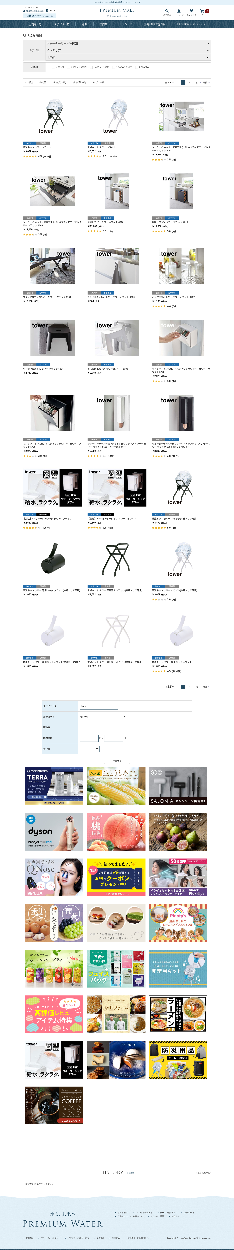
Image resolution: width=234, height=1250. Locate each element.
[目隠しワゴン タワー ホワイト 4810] (117, 191)
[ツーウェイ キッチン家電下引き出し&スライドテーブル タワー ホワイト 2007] (181, 116)
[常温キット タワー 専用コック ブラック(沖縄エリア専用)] (52, 559)
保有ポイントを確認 (34, 11)
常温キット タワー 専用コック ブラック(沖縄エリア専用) (51, 590)
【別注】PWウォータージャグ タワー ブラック (47, 518)
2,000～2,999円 (101, 67)
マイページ (179, 15)
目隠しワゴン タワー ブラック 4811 (170, 222)
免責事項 (100, 1238)
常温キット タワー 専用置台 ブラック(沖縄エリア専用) (115, 590)
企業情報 (29, 1238)
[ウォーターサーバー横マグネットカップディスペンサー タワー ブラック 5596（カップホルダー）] (181, 412)
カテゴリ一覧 (61, 24)
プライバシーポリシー (50, 1238)
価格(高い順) (79, 82)
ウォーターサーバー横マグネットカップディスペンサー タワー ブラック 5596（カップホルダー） (181, 445)
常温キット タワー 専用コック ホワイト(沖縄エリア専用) (51, 662)
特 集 (84, 24)
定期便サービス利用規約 (138, 1238)
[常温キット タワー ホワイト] (117, 116)
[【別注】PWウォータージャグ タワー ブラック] (52, 487)
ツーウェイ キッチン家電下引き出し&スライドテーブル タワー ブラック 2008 (52, 224)
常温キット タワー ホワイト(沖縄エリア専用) (174, 590)
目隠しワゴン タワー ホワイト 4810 (106, 222)
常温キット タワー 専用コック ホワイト (172, 662)
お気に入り (191, 15)
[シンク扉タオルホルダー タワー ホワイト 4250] (117, 266)
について (191, 24)
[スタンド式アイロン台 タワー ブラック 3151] (52, 266)
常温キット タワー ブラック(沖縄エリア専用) (174, 518)
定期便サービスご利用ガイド (130, 1216)
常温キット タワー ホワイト (102, 147)
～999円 (60, 67)
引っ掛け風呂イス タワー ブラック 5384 (43, 369)
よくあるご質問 (157, 1216)
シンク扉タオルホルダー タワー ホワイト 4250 (111, 297)
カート (204, 15)
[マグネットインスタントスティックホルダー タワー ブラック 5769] (52, 412)
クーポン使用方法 (167, 1212)
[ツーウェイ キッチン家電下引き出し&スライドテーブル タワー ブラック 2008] (52, 191)
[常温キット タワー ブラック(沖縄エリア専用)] (181, 487)
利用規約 (116, 1238)
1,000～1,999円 (79, 67)
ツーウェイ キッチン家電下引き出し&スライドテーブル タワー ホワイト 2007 (181, 149)
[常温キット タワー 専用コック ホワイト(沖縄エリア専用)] (52, 631)
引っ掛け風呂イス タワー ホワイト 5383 (108, 369)
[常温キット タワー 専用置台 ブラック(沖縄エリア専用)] (117, 559)
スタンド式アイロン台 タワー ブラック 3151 (47, 297)
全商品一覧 (35, 24)
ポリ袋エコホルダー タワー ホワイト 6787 (173, 297)
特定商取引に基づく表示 (78, 1238)
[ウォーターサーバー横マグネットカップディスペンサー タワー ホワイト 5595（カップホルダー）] (117, 412)
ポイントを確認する (143, 1212)
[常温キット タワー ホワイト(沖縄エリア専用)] (181, 559)
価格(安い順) (59, 82)
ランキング (125, 24)
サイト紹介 (122, 1212)
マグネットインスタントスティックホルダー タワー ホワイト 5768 (181, 370)
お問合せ (175, 1216)
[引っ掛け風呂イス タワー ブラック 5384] (52, 337)
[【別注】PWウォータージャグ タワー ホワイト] (117, 487)
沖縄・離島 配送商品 (154, 24)
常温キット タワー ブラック (37, 147)
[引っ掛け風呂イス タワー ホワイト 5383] (117, 337)
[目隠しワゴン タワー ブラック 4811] (181, 191)
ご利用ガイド (189, 1212)
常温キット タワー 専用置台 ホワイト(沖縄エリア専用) (115, 662)
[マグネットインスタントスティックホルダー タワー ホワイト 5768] (181, 337)
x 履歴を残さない (203, 1173)
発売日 (42, 82)
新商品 (103, 24)
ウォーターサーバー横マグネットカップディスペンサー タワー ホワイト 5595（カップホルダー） (117, 445)
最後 (205, 82)
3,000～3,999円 (124, 67)
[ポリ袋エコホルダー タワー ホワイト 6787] (181, 266)
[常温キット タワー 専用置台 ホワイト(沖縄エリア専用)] (117, 631)
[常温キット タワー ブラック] (52, 116)
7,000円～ (144, 67)
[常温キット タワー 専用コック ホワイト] (181, 631)
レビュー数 (98, 82)
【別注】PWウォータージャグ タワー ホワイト (112, 518)
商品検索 (167, 15)
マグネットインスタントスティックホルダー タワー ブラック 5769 (52, 445)
